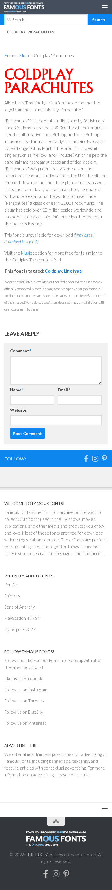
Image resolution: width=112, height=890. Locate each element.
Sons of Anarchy (19, 606)
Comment (20, 350)
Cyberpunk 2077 (20, 629)
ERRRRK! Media (41, 854)
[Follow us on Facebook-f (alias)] (85, 458)
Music (24, 55)
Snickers (12, 595)
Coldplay (53, 270)
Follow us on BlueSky (23, 711)
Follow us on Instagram (25, 689)
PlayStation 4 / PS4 (22, 618)
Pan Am (11, 584)
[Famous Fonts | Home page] (31, 7)
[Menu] (105, 7)
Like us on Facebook (23, 678)
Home (10, 55)
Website (18, 410)
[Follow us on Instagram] (95, 458)
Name (17, 389)
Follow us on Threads (24, 700)
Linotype (73, 270)
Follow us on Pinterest (25, 723)
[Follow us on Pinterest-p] (104, 458)
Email (64, 389)
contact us (78, 774)
